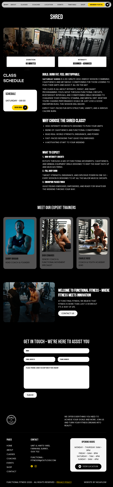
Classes (24, 5)
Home (9, 445)
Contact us (67, 313)
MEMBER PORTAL (96, 5)
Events (60, 5)
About (13, 5)
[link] (20, 236)
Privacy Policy (64, 482)
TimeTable (72, 5)
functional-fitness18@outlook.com (43, 459)
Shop (83, 5)
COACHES (36, 5)
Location (49, 5)
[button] (107, 5)
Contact (11, 471)
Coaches (11, 458)
